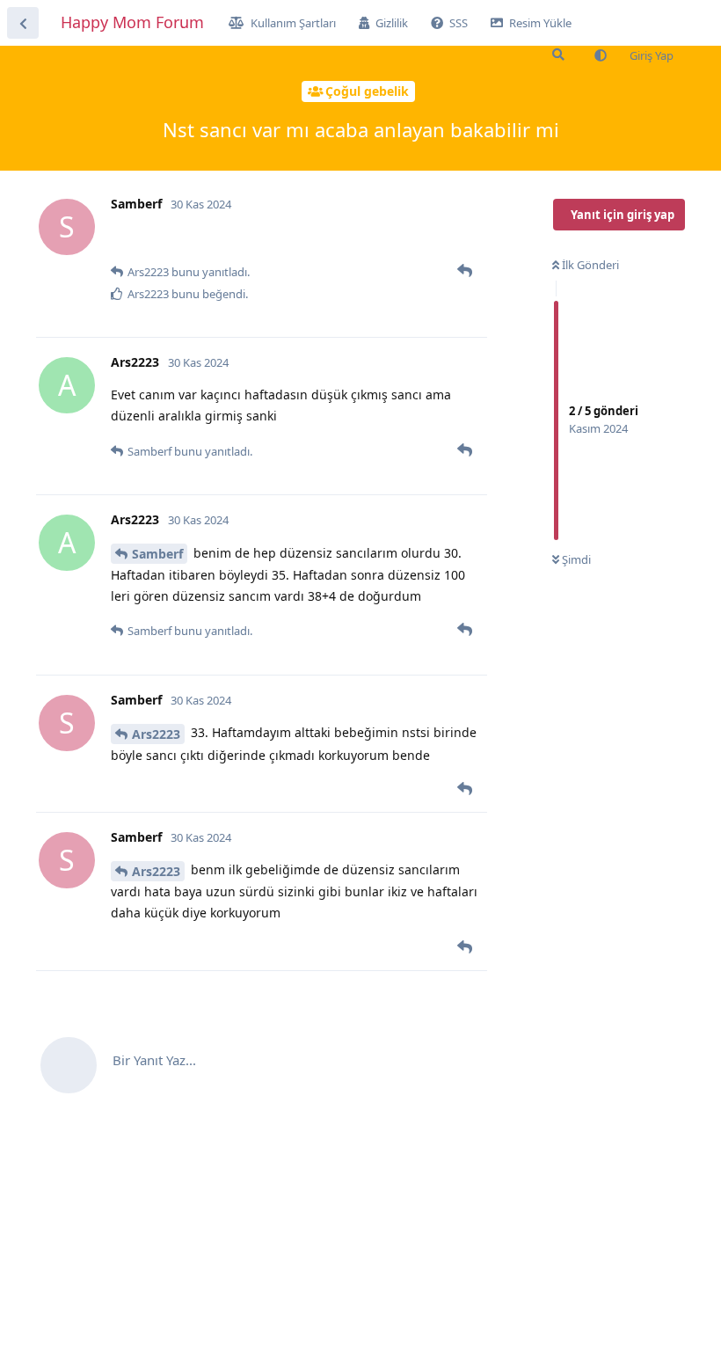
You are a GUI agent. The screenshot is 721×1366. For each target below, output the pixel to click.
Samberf (157, 553)
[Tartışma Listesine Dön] (23, 23)
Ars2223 (156, 734)
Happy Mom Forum (132, 22)
